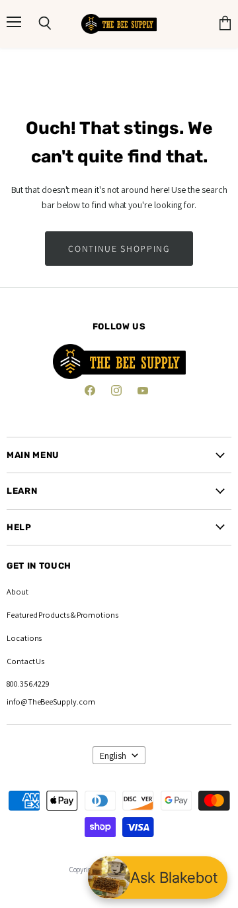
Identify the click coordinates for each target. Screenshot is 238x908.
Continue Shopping (118, 249)
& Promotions (93, 615)
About (17, 591)
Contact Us (25, 661)
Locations (24, 638)
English (113, 756)
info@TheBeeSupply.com (51, 702)
